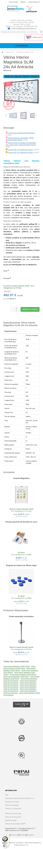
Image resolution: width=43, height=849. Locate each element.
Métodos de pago (11, 820)
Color (5, 271)
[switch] (5, 845)
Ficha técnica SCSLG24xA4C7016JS (21, 133)
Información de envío (12, 802)
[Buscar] (41, 32)
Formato (6, 278)
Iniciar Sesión (13, 2)
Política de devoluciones (13, 813)
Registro (23, 2)
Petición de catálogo (12, 805)
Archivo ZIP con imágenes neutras (20, 150)
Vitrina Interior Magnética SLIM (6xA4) (16, 676)
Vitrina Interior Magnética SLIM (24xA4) (23, 674)
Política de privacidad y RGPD (15, 824)
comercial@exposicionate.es (23, 28)
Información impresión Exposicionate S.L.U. (19, 798)
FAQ (6, 795)
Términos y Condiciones (13, 808)
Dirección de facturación (13, 817)
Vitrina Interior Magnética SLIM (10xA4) (16, 666)
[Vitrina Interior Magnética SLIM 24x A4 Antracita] (13, 115)
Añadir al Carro (30, 309)
